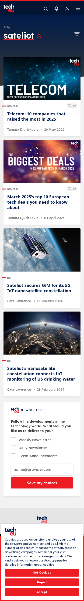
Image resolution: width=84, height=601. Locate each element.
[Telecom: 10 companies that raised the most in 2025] (42, 78)
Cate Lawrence (19, 301)
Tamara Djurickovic (22, 129)
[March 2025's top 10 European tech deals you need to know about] (42, 161)
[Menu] (78, 9)
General (13, 106)
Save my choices (42, 482)
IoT (9, 277)
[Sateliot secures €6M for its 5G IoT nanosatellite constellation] (42, 250)
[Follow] (39, 36)
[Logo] (12, 8)
